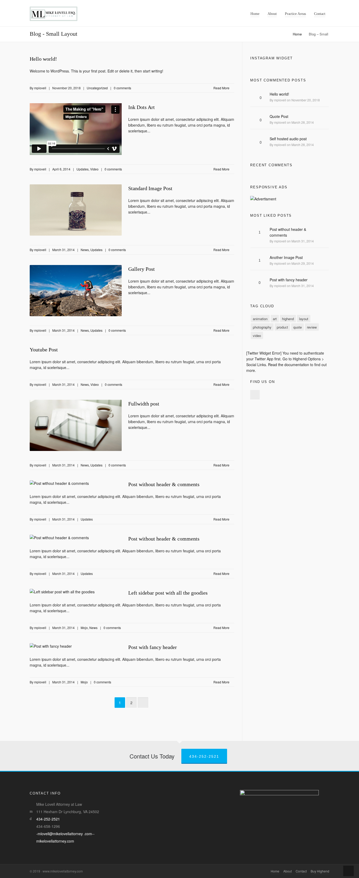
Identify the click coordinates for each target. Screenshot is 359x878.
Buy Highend (320, 871)
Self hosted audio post (288, 138)
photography (262, 327)
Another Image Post (286, 257)
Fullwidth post (143, 404)
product (282, 327)
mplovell (40, 88)
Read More (221, 88)
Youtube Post (44, 349)
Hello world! (43, 59)
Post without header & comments (163, 484)
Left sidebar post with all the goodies (168, 593)
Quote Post (279, 116)
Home (297, 34)
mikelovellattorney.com (55, 841)
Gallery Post (141, 269)
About (287, 871)
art (275, 318)
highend (288, 318)
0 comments (122, 88)
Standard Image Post (150, 188)
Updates (82, 169)
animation (260, 318)
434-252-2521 (204, 756)
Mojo (84, 627)
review (312, 327)
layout (303, 318)
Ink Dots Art (141, 107)
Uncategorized (97, 88)
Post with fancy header (152, 647)
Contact (301, 871)
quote (297, 327)
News (85, 249)
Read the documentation (288, 364)
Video (94, 169)
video (257, 335)
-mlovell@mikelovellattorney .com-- (65, 833)
